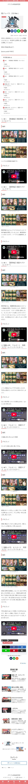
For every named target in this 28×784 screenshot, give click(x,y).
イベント (5, 640)
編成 (6, 64)
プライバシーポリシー (14, 779)
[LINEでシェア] (18, 30)
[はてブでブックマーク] (15, 30)
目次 (6, 57)
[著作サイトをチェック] (11, 658)
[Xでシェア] (8, 30)
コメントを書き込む (14, 763)
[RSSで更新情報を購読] (17, 658)
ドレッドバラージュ (13, 640)
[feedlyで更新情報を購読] (14, 658)
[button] (25, 30)
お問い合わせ (19, 777)
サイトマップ (8, 777)
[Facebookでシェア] (12, 30)
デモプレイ (7, 66)
